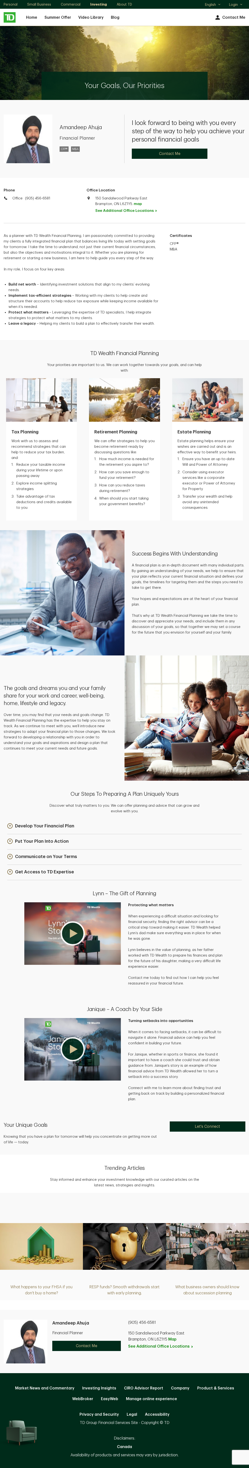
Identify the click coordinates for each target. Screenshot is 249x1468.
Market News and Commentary (44, 1388)
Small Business (39, 4)
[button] (40, 826)
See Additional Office (124, 211)
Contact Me (233, 17)
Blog (115, 17)
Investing (98, 4)
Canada (124, 1447)
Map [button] (172, 1339)
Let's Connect (207, 1126)
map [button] (138, 204)
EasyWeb (109, 1399)
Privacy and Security (99, 1414)
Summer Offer (57, 17)
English (212, 5)
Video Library (91, 17)
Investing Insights (99, 1388)
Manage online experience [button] (151, 1399)
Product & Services (215, 1388)
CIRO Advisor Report (143, 1388)
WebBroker (82, 1399)
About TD (124, 4)
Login (233, 4)
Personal (11, 4)
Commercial (70, 4)
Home (31, 17)
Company (180, 1388)
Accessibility (157, 1414)
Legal (132, 1414)
